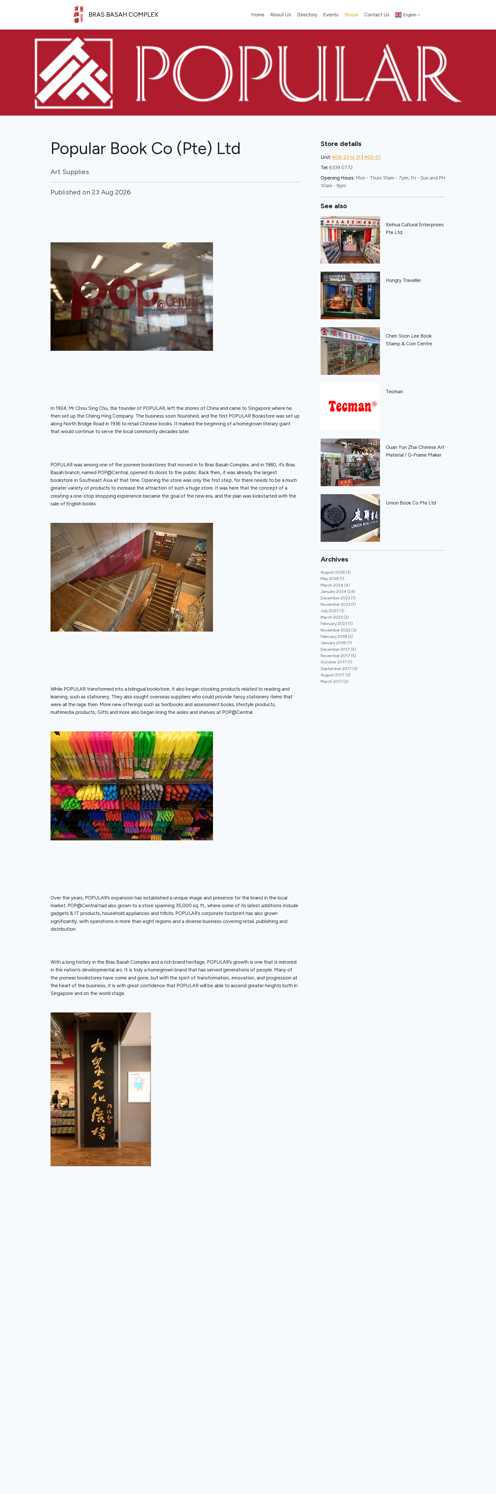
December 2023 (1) (338, 598)
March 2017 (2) (334, 681)
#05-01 (372, 157)
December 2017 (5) (338, 649)
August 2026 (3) (336, 572)
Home (257, 14)
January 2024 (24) (338, 591)
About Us (280, 14)
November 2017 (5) (338, 655)
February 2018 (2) (337, 636)
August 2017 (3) (335, 675)
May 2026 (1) (332, 578)
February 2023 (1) (337, 623)
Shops (351, 14)
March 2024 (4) (335, 585)
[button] (176, 317)
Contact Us (377, 14)
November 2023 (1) (338, 604)
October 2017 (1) (336, 662)
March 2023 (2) (335, 617)
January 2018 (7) (336, 642)
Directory (307, 14)
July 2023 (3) (332, 610)
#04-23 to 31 (347, 157)
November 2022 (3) (338, 630)
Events (330, 14)
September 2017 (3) (339, 668)
